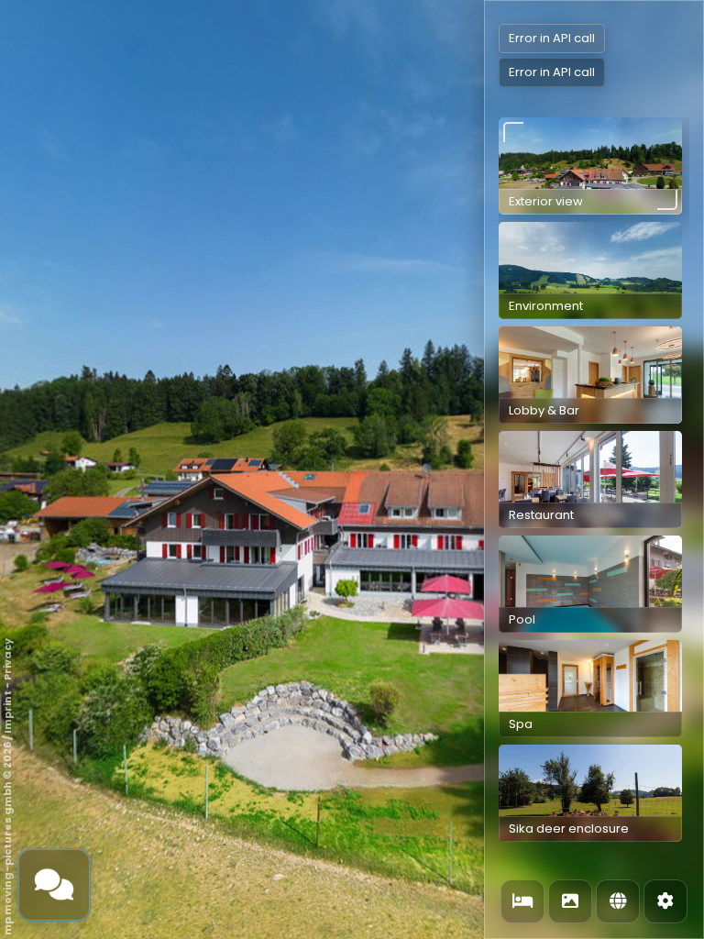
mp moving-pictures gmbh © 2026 (7, 838)
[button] (590, 166)
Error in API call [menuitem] (552, 38)
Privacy (7, 659)
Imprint (7, 712)
